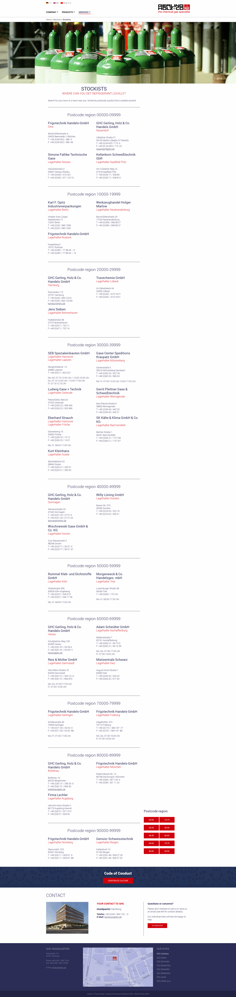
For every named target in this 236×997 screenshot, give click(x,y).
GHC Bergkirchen (163, 965)
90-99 (166, 851)
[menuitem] (52, 12)
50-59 (166, 835)
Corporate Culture (118, 880)
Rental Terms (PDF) (142, 994)
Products (67, 12)
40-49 (151, 835)
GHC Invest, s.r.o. (164, 980)
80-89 (151, 851)
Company (51, 12)
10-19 (166, 819)
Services (83, 12)
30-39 (166, 827)
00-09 (151, 819)
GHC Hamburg (163, 953)
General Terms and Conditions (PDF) (119, 994)
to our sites (157, 925)
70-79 (166, 843)
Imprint (90, 994)
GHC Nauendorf (163, 969)
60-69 (151, 843)
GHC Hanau (161, 957)
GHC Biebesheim (163, 973)
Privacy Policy (99, 994)
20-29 (151, 827)
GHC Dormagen (163, 961)
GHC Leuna (161, 976)
